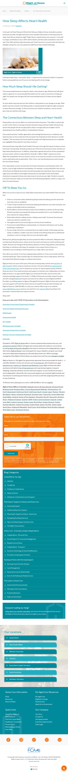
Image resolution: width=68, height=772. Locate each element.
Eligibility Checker (41, 699)
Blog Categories (11, 472)
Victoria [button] (12, 658)
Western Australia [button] (16, 651)
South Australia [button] (15, 672)
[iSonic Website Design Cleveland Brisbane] (34, 769)
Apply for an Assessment (43, 704)
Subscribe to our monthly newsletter (17, 611)
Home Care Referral (12, 714)
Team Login (39, 724)
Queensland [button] (14, 638)
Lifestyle (19, 26)
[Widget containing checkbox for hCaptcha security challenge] (17, 446)
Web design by (34, 766)
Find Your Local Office (12, 719)
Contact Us (39, 717)
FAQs (7, 697)
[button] (64, 3)
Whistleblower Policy (12, 727)
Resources (8, 699)
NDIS (17, 279)
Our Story (38, 714)
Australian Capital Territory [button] (19, 665)
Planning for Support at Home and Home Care (21, 502)
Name (6, 425)
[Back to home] (34, 3)
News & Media (10, 702)
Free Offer (8, 729)
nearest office (44, 289)
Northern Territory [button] (16, 679)
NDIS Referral (10, 717)
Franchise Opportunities (43, 722)
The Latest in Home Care (13, 581)
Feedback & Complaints (13, 722)
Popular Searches (34, 761)
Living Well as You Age (12, 477)
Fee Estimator (40, 702)
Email (6, 435)
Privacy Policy (55, 462)
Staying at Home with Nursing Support (18, 560)
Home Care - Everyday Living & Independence (21, 531)
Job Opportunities (41, 719)
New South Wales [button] (16, 645)
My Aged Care (40, 697)
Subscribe (11, 453)
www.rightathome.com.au (12, 289)
